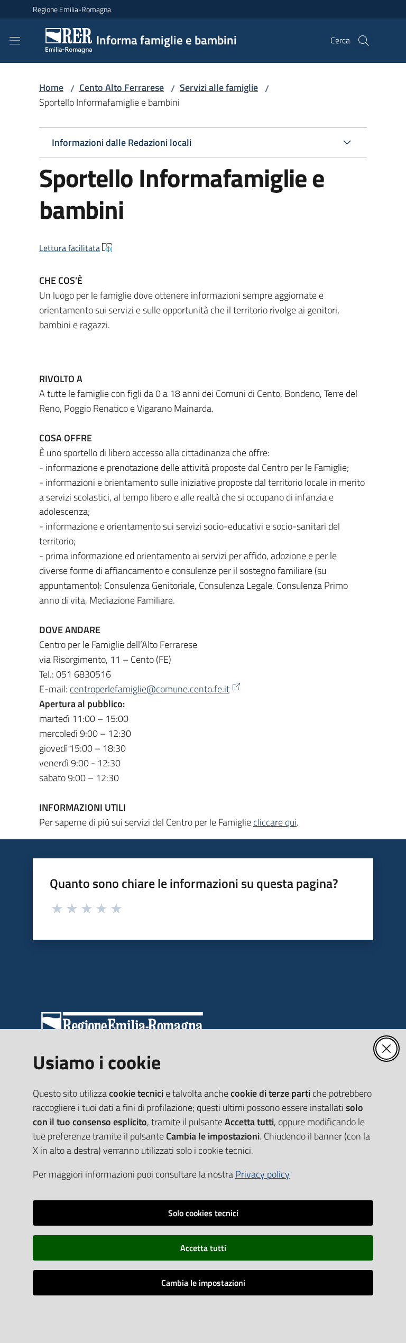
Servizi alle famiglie (219, 87)
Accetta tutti (203, 1248)
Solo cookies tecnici (203, 1213)
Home (51, 87)
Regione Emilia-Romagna (72, 9)
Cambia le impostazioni (203, 1282)
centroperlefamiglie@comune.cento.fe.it (149, 689)
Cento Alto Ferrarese (121, 87)
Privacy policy (262, 1174)
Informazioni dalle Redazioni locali (121, 142)
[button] (363, 40)
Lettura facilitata (69, 248)
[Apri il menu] (14, 40)
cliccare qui (275, 822)
